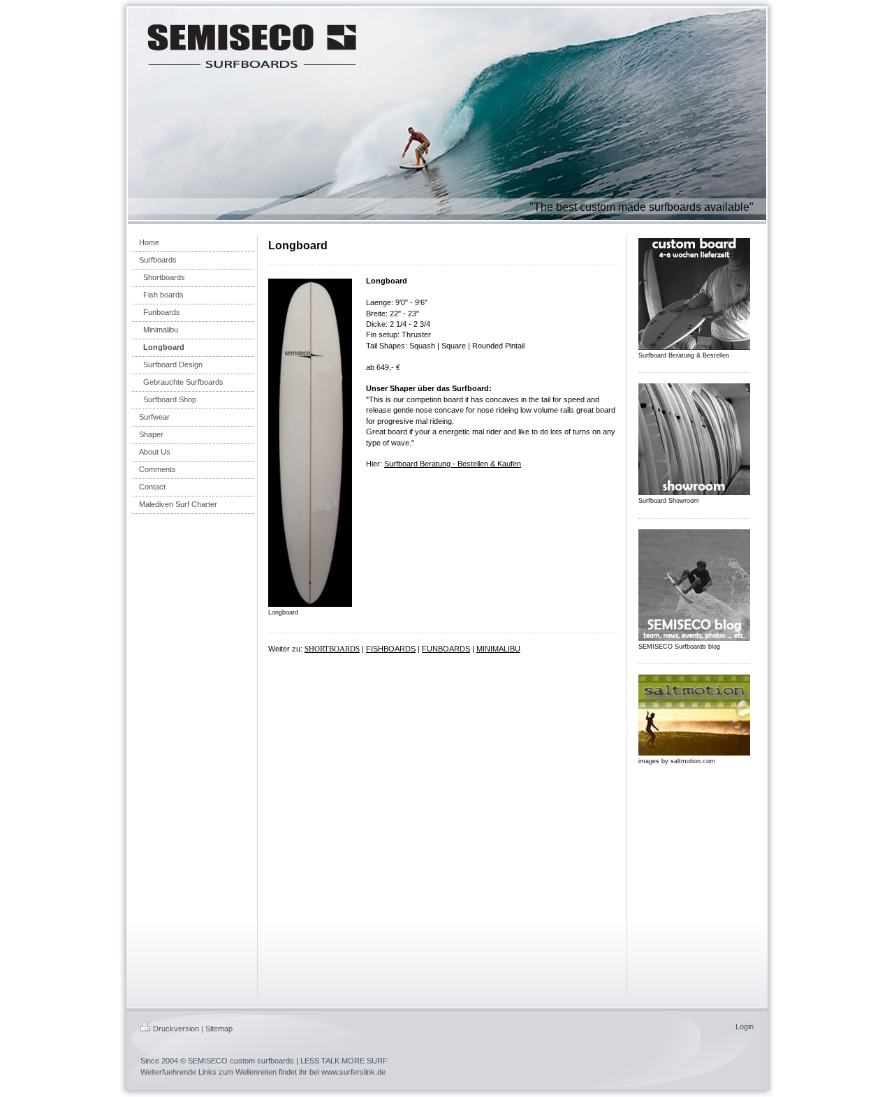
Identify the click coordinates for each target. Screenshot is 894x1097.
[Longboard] (310, 443)
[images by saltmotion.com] (694, 715)
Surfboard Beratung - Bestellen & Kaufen (452, 463)
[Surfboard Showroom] (694, 439)
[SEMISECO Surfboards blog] (694, 585)
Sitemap (219, 1028)
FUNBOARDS (446, 649)
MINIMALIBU (498, 649)
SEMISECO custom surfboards (241, 1060)
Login (744, 1026)
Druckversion (176, 1028)
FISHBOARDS (391, 649)
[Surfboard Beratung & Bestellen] (694, 294)
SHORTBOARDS (332, 649)
